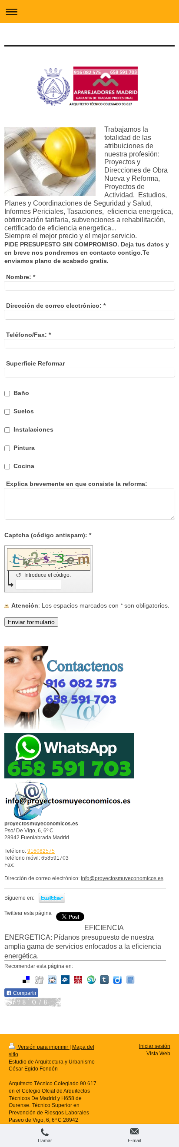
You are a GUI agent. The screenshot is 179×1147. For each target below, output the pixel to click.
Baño (21, 392)
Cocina (23, 465)
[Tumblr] (104, 979)
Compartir (24, 993)
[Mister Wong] (78, 979)
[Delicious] (26, 979)
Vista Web (158, 1054)
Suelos (23, 411)
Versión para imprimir (43, 1047)
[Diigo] (117, 979)
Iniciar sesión (154, 1046)
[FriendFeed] (130, 979)
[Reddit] (52, 979)
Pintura (24, 447)
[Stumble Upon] (91, 979)
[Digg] (39, 979)
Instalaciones (33, 429)
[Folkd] (65, 979)
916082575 (41, 851)
